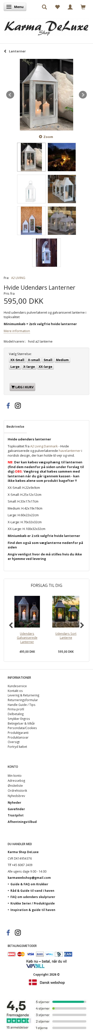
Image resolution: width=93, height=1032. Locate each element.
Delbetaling (16, 714)
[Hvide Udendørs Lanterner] (46, 95)
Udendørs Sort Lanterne (65, 636)
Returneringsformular (23, 700)
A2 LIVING (18, 277)
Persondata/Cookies (22, 728)
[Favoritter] (57, 6)
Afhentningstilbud (22, 822)
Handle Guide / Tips (21, 705)
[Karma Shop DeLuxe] (46, 25)
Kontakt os (15, 691)
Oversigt (14, 742)
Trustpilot (16, 815)
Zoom (48, 136)
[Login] (70, 6)
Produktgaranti (18, 733)
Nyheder (14, 802)
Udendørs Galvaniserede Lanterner (27, 638)
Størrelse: (20, 354)
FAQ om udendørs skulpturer (32, 897)
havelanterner (70, 450)
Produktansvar (18, 737)
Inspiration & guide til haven (32, 910)
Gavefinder (16, 809)
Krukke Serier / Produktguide (32, 903)
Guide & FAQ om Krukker (29, 884)
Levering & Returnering (23, 695)
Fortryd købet (17, 747)
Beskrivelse (15, 426)
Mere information (17, 331)
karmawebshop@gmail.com (29, 878)
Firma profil (16, 709)
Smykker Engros (19, 719)
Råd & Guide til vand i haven (32, 891)
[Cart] (83, 6)
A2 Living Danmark (44, 446)
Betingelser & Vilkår (21, 723)
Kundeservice (17, 686)
